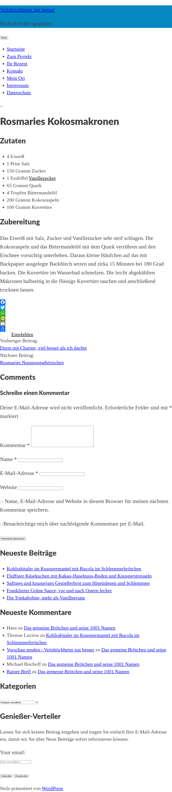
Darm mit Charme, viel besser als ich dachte (43, 348)
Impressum (18, 85)
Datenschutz (19, 92)
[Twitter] (86, 307)
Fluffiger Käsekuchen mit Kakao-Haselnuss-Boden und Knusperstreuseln (79, 575)
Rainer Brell (19, 671)
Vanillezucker (42, 178)
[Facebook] (86, 302)
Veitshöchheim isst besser (27, 10)
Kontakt (15, 70)
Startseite (16, 49)
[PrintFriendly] (86, 318)
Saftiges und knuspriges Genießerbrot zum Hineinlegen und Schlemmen (78, 583)
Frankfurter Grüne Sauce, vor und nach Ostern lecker (59, 590)
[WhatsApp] (86, 313)
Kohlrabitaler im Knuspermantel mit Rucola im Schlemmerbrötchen (74, 568)
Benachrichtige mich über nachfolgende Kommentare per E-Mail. (74, 524)
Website (8, 487)
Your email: (12, 752)
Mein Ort (16, 78)
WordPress (52, 788)
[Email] (86, 323)
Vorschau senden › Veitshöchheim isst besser (50, 649)
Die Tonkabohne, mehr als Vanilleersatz (46, 597)
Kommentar (15, 445)
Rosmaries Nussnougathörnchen (32, 362)
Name (8, 459)
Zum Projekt (19, 56)
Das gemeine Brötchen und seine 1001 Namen (69, 627)
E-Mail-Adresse (19, 473)
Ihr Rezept (17, 63)
